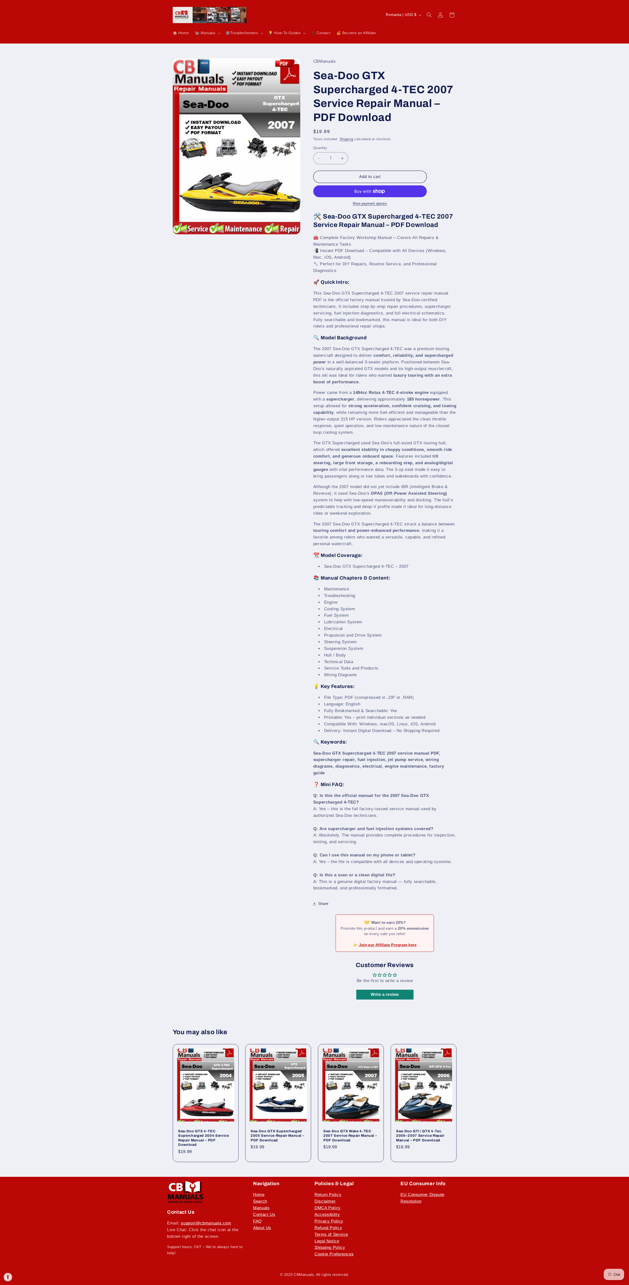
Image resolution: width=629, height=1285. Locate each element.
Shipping (346, 139)
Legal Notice (326, 1241)
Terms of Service (331, 1234)
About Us (262, 1227)
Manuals (261, 1208)
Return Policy (327, 1194)
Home (259, 1194)
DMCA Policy (327, 1208)
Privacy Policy (328, 1221)
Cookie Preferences (334, 1254)
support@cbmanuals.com (206, 1223)
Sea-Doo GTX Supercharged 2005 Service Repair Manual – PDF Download (277, 1135)
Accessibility (327, 1214)
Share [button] (323, 904)
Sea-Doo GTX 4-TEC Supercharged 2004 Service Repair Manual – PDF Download (203, 1138)
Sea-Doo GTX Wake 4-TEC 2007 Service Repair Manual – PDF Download (350, 1135)
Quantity (320, 148)
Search (260, 1201)
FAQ (257, 1221)
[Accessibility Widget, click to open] (8, 1277)
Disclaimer (325, 1201)
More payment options (370, 203)
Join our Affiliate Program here (388, 945)
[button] (207, 33)
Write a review (385, 994)
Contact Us (264, 1214)
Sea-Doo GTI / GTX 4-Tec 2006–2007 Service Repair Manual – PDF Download (420, 1135)
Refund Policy (328, 1227)
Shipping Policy (329, 1247)
